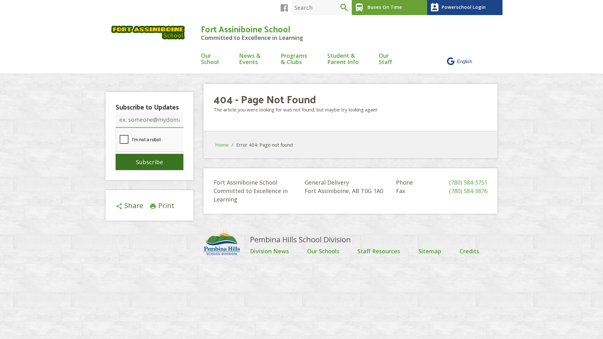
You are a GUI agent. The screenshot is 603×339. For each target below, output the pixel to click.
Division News (269, 251)
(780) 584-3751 (468, 182)
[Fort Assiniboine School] (151, 32)
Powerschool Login (458, 8)
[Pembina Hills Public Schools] (227, 243)
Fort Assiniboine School (245, 28)
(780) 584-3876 (468, 191)
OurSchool (210, 59)
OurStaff (385, 59)
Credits (469, 251)
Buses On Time (378, 8)
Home (222, 145)
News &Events (250, 59)
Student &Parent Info (343, 59)
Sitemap (429, 251)
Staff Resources (378, 251)
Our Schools (323, 251)
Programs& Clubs (294, 59)
